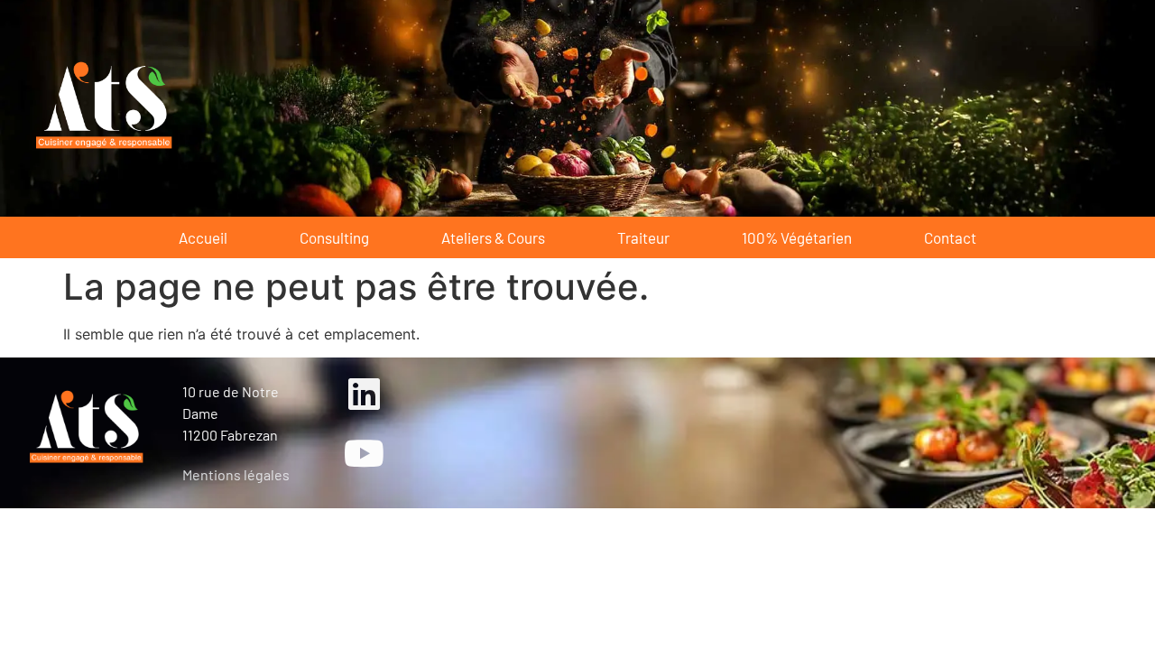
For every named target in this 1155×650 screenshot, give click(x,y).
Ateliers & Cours (493, 237)
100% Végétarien (797, 237)
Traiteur (643, 237)
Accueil (203, 237)
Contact (950, 237)
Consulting (334, 237)
